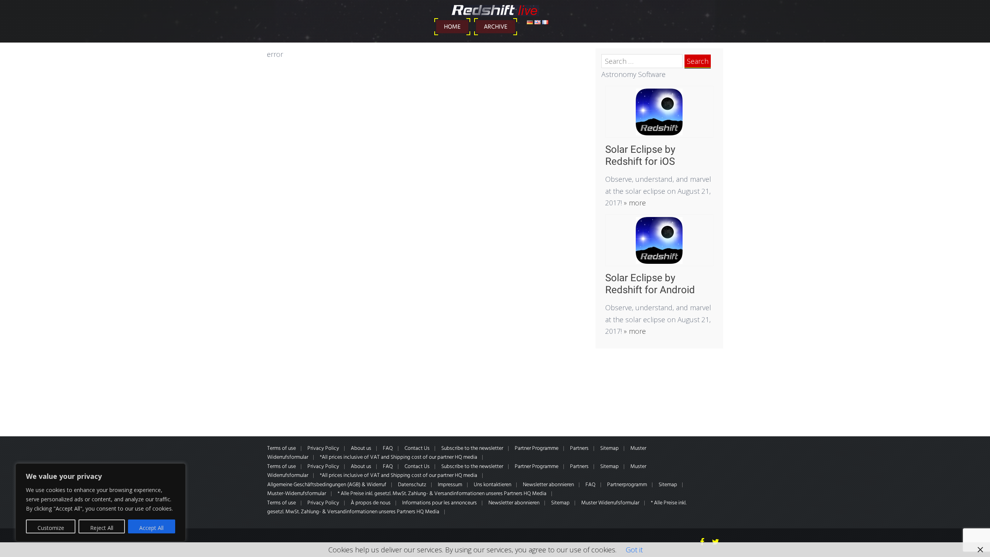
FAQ (388, 448)
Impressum (450, 484)
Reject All (101, 527)
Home (452, 27)
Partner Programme (536, 448)
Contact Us (417, 448)
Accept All (151, 527)
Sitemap (609, 448)
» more (634, 202)
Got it (634, 549)
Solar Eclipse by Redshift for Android (650, 284)
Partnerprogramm (627, 484)
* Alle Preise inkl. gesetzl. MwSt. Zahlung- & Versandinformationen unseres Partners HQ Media (442, 493)
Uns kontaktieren (492, 484)
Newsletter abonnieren (548, 484)
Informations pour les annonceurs (439, 503)
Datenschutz (412, 484)
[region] (100, 502)
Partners (579, 448)
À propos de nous (371, 503)
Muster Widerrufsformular (610, 503)
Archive (495, 27)
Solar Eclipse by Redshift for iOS (640, 155)
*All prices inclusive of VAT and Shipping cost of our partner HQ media (398, 457)
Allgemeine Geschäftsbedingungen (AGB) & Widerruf (326, 484)
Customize (51, 527)
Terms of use (281, 448)
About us (361, 448)
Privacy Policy (323, 448)
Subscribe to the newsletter (472, 448)
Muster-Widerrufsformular (296, 493)
